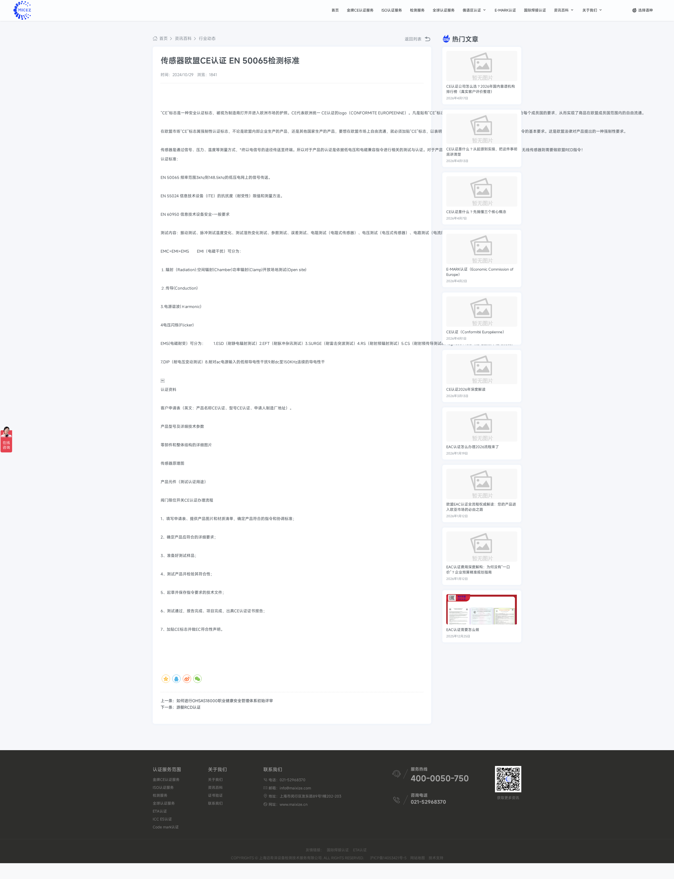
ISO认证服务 (391, 10)
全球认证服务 (444, 10)
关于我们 (592, 10)
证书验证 (215, 795)
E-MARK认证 (505, 10)
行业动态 (206, 38)
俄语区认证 (475, 10)
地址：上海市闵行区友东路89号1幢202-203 (302, 796)
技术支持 (436, 857)
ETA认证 (160, 811)
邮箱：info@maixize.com (287, 787)
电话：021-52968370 (284, 779)
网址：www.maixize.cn (285, 804)
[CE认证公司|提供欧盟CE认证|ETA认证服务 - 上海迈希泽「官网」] (40, 10)
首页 (335, 10)
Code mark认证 (166, 826)
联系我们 (215, 803)
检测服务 (417, 10)
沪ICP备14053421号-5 (388, 857)
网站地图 (417, 857)
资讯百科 (564, 10)
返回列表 (414, 39)
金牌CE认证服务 (360, 10)
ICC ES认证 (162, 819)
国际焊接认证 (535, 10)
